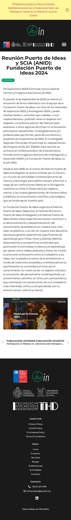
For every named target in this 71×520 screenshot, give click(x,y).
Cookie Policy (35, 428)
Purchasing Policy (36, 432)
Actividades (35, 470)
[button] (64, 44)
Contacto (35, 474)
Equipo (35, 461)
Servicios (35, 457)
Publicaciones (35, 466)
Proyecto (35, 453)
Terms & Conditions (35, 436)
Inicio (35, 449)
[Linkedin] (37, 498)
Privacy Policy (36, 424)
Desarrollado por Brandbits (35, 509)
